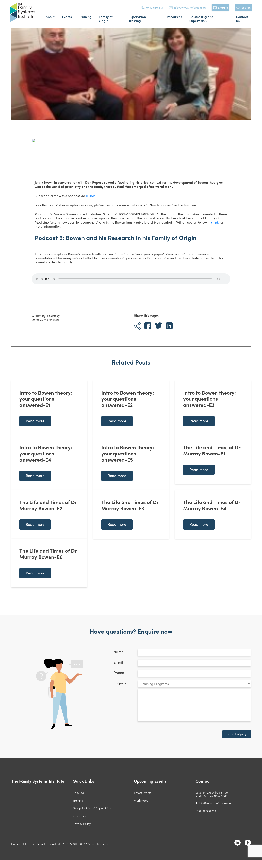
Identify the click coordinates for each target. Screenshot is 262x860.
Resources (174, 17)
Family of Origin (106, 19)
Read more (35, 420)
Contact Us (242, 19)
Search (246, 7)
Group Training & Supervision (92, 808)
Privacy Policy (82, 824)
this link (213, 222)
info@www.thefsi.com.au (190, 7)
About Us (78, 793)
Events (67, 17)
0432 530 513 (154, 7)
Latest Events (142, 793)
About (50, 17)
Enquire (223, 7)
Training (85, 17)
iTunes (90, 195)
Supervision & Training (139, 19)
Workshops (141, 800)
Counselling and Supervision (201, 19)
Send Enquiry (236, 733)
